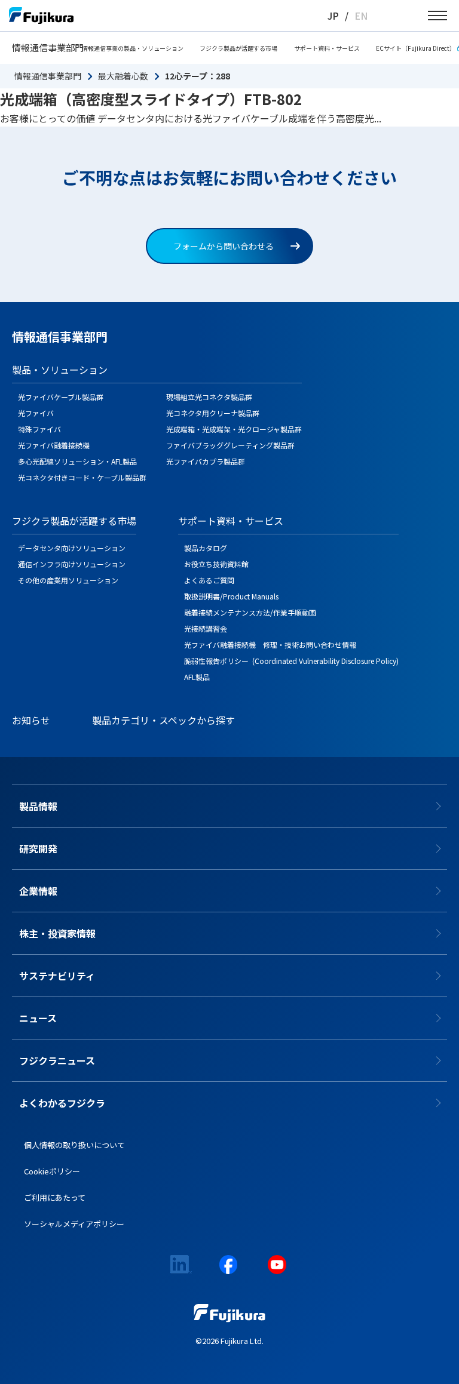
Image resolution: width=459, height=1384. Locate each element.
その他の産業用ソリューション (68, 580)
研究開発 (38, 848)
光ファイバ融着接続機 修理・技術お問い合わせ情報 (270, 644)
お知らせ (31, 720)
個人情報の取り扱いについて (74, 1145)
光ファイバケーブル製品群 (60, 397)
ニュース (38, 1018)
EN (361, 15)
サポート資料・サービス (327, 48)
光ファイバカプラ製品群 (205, 461)
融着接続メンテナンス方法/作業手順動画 (250, 612)
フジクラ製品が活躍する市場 (238, 48)
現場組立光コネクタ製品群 (209, 397)
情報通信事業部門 (48, 47)
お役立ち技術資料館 (216, 564)
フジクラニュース (57, 1060)
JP (333, 15)
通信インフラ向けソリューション (72, 564)
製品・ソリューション (60, 369)
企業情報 (38, 891)
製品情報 (38, 806)
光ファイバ (36, 413)
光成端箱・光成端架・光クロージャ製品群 (234, 429)
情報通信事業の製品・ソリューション (132, 48)
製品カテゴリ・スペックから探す (163, 720)
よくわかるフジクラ (62, 1103)
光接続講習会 (205, 628)
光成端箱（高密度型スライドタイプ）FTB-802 (151, 98)
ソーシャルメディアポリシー (74, 1223)
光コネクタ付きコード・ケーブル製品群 (82, 477)
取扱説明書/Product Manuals (231, 596)
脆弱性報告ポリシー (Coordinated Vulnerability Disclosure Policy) (291, 661)
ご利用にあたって (54, 1197)
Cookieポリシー (52, 1171)
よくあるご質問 (209, 580)
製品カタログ (205, 548)
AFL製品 (197, 677)
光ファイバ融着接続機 (54, 445)
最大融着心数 (123, 76)
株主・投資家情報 (57, 933)
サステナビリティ (57, 975)
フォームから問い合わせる (223, 246)
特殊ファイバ (39, 429)
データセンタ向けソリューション (72, 548)
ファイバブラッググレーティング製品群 (230, 445)
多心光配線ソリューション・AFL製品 (77, 461)
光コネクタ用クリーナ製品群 (212, 413)
